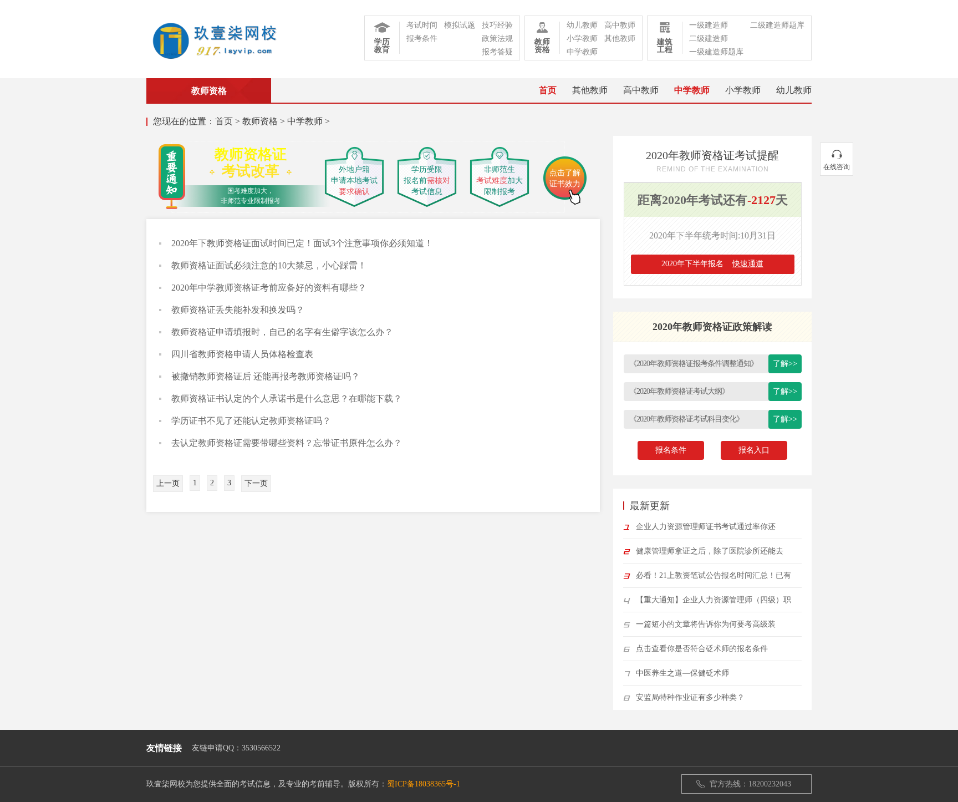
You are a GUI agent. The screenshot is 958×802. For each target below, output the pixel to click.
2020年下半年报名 (712, 264)
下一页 (256, 483)
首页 (548, 90)
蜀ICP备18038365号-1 (423, 784)
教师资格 (260, 121)
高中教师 (619, 25)
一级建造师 (708, 25)
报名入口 (754, 450)
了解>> (785, 363)
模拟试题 (459, 25)
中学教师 (582, 52)
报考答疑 (497, 52)
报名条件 (670, 450)
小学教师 (582, 38)
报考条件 (421, 38)
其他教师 (619, 38)
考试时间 (421, 25)
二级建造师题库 (777, 25)
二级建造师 (708, 38)
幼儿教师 (582, 25)
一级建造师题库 (716, 52)
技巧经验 (497, 25)
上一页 (168, 483)
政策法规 (497, 38)
